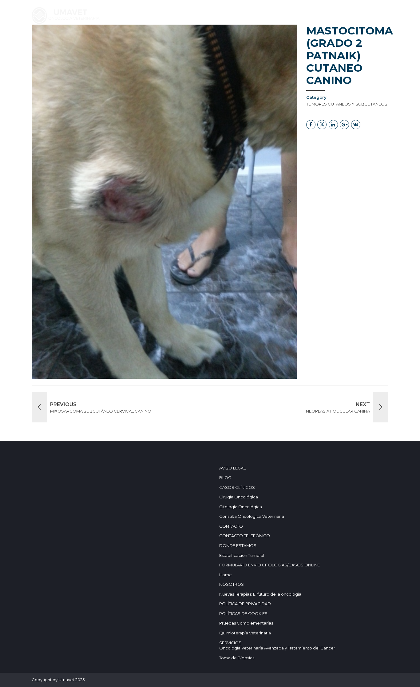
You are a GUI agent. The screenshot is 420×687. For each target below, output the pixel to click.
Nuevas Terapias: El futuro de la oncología (260, 594)
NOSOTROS (210, 39)
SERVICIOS (101, 39)
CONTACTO (231, 526)
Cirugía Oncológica (238, 496)
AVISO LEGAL (232, 467)
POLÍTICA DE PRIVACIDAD (245, 603)
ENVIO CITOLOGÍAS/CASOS (97, 56)
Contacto (247, 39)
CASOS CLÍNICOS (143, 39)
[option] (164, 202)
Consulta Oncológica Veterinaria (251, 516)
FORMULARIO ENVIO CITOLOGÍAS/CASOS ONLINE (269, 564)
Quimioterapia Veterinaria (245, 632)
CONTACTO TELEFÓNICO (244, 535)
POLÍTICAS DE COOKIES (243, 613)
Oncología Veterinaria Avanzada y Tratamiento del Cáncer (277, 647)
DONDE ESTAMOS (291, 39)
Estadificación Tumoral (241, 555)
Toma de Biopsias (236, 657)
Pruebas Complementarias (246, 623)
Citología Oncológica (240, 506)
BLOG (179, 39)
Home (72, 39)
